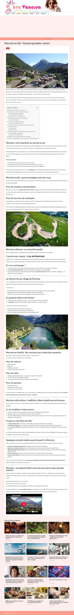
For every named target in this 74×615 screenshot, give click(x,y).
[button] (48, 14)
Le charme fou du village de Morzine (16, 121)
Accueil (47, 612)
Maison (32, 13)
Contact (59, 612)
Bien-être (25, 13)
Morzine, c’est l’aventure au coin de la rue (17, 110)
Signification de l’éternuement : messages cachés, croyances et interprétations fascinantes (15, 581)
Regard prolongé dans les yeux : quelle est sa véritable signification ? (58, 537)
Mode (13, 13)
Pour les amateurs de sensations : (17, 113)
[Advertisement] (37, 26)
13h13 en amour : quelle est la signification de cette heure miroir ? (15, 537)
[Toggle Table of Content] (36, 108)
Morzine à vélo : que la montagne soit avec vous (18, 111)
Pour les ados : (13, 128)
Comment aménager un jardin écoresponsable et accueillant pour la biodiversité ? (36, 537)
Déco (37, 13)
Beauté (19, 13)
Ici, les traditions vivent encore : (16, 133)
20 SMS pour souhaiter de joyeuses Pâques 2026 (35, 601)
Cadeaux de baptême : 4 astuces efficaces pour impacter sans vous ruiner (58, 602)
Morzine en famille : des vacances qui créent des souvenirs (21, 125)
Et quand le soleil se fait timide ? (16, 123)
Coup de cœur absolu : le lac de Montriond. (19, 118)
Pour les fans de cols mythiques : (16, 115)
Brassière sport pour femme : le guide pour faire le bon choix (58, 557)
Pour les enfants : (13, 126)
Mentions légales (66, 612)
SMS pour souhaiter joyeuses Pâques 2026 (14, 601)
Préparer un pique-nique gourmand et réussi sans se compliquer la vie (35, 581)
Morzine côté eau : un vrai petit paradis (16, 116)
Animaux (43, 13)
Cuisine (7, 13)
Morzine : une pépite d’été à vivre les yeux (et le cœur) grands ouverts (23, 138)
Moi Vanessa (53, 612)
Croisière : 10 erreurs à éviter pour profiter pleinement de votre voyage (36, 558)
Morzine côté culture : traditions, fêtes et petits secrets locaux (21, 131)
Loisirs (7, 48)
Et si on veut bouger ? (14, 120)
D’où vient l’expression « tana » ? (58, 580)
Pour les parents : (13, 129)
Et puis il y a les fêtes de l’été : (16, 134)
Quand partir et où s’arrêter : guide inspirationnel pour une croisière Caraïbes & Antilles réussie (14, 559)
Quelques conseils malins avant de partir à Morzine (19, 136)
